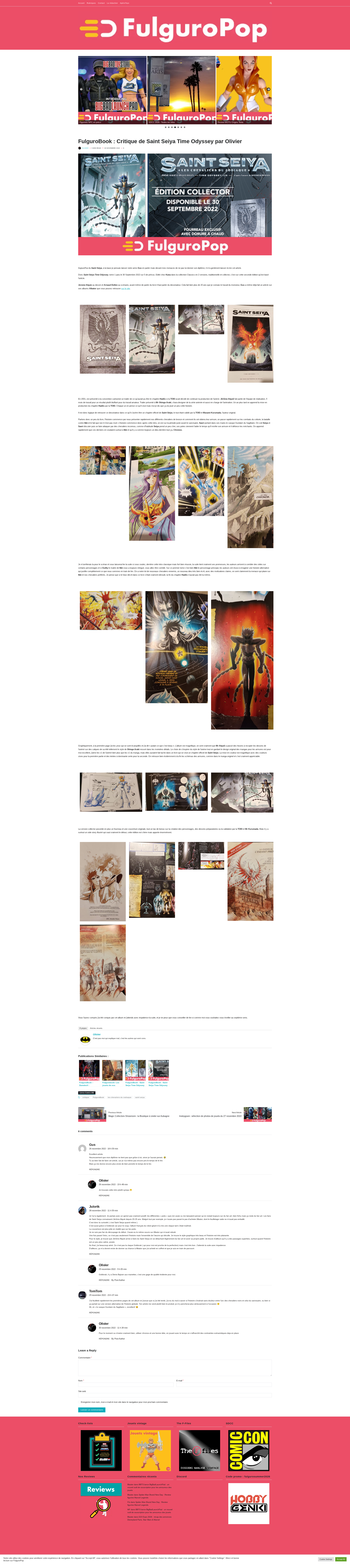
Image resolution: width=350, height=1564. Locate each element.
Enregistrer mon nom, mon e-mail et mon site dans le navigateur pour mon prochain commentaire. (124, 1402)
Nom (81, 1380)
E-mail (179, 1380)
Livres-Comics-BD (87, 1093)
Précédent (82, 89)
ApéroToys (124, 3)
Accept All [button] (341, 1559)
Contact (101, 3)
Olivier (85, 148)
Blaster (130, 1484)
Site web (82, 1391)
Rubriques (91, 3)
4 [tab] (175, 127)
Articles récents (96, 1028)
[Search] (271, 3)
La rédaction (112, 3)
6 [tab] (181, 127)
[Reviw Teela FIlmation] (99, 90)
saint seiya (140, 1097)
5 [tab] (178, 127)
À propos (83, 1028)
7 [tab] (184, 127)
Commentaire (85, 1357)
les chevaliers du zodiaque (119, 1097)
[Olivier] (85, 1039)
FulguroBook (98, 1097)
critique (86, 1097)
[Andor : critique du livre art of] (237, 90)
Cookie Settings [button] (326, 1559)
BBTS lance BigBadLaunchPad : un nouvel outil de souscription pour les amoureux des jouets (149, 1487)
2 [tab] (169, 127)
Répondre (94, 1169)
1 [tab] (165, 127)
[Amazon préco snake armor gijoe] (168, 90)
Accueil (81, 3)
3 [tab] (172, 127)
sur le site (125, 288)
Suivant (268, 89)
